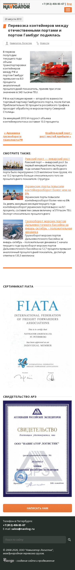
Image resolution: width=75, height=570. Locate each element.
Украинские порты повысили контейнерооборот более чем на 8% (48, 189)
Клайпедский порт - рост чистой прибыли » (56, 134)
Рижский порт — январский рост (47, 159)
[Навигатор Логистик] (16, 8)
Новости (44, 43)
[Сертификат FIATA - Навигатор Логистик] (37, 386)
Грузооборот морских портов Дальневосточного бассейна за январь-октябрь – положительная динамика (48, 226)
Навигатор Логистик (21, 43)
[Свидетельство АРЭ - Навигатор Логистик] (37, 496)
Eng (69, 4)
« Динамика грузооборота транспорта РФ (13, 136)
